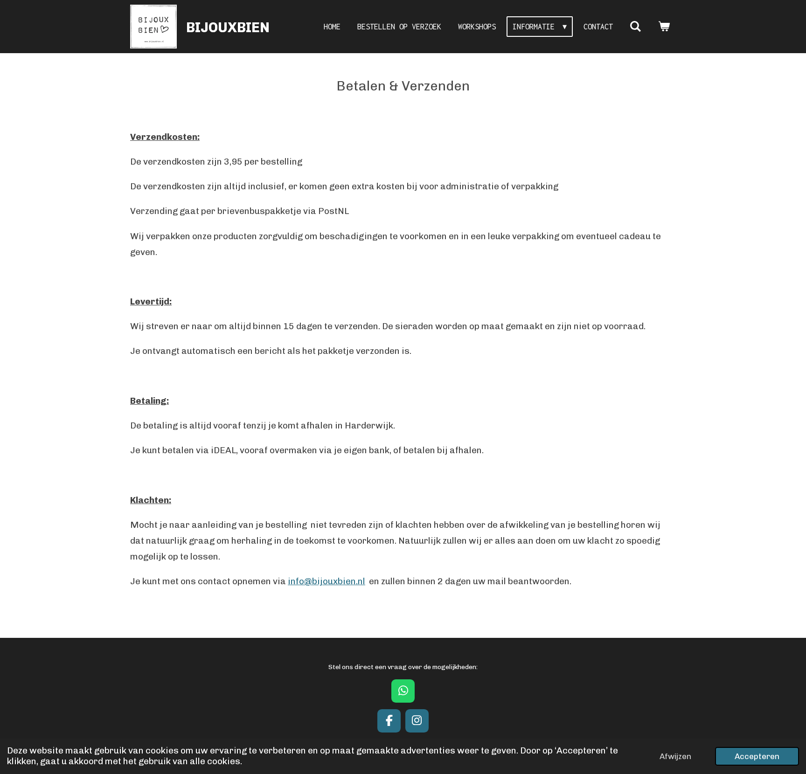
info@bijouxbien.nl (326, 581)
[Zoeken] (635, 26)
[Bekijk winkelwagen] (664, 26)
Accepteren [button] (757, 756)
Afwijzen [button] (675, 756)
